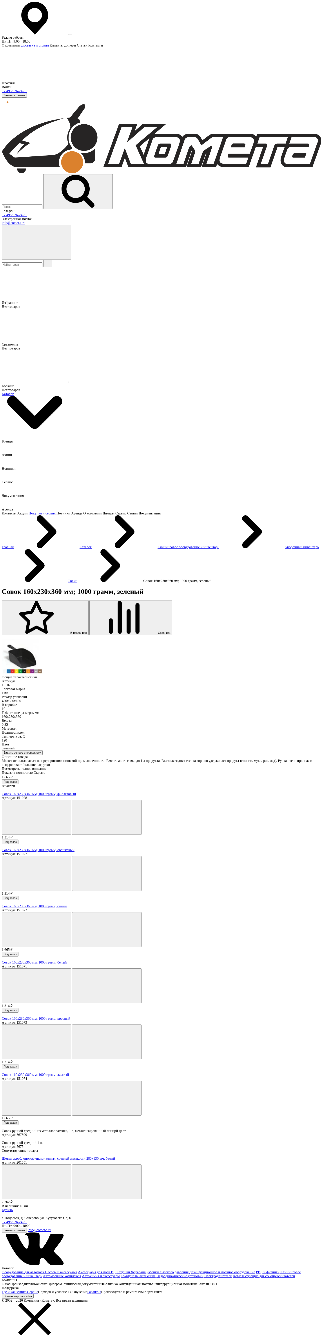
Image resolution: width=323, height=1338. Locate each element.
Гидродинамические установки (179, 1276)
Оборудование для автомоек (23, 1272)
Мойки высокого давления (168, 1272)
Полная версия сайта (18, 1296)
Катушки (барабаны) (131, 1272)
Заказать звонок (14, 95)
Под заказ (10, 781)
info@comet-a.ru (13, 223)
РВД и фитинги (267, 1272)
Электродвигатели (218, 1276)
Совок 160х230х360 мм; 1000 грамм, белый (34, 962)
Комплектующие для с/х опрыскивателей (264, 1276)
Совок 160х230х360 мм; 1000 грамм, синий (34, 906)
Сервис (32, 1292)
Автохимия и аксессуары (101, 1276)
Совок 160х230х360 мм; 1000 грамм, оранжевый (38, 850)
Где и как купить (14, 1292)
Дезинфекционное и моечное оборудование (222, 1272)
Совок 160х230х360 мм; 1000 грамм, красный (36, 1018)
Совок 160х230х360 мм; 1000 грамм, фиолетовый (39, 794)
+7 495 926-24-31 (14, 91)
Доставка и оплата (35, 45)
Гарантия (94, 1292)
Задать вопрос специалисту (22, 752)
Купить (7, 1210)
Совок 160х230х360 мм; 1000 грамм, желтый (35, 1074)
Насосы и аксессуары (61, 1272)
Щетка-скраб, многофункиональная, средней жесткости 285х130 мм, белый (58, 1158)
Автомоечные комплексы (62, 1276)
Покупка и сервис (42, 513)
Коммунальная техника (138, 1276)
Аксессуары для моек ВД (97, 1272)
